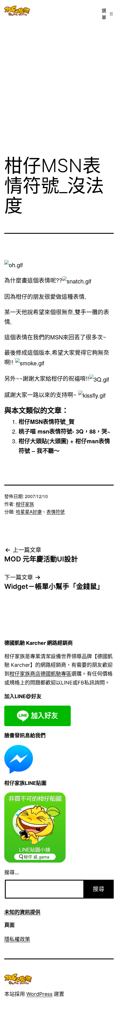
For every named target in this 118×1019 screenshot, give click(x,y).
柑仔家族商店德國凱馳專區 (40, 674)
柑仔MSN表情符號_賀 (46, 421)
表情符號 (55, 511)
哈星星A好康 (29, 511)
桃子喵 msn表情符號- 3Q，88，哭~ (65, 431)
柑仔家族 (25, 504)
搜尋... (11, 872)
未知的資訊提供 (22, 912)
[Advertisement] (59, 85)
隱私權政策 (17, 939)
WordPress (39, 994)
